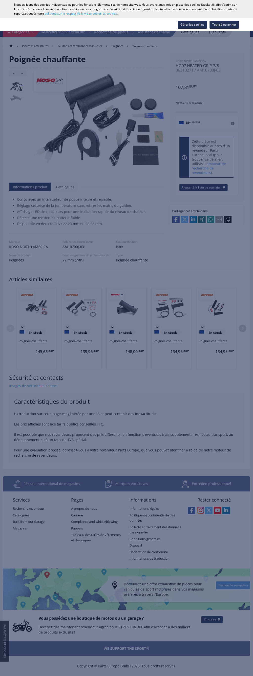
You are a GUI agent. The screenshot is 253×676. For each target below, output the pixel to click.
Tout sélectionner (224, 24)
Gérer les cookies (192, 24)
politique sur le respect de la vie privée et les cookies (81, 13)
